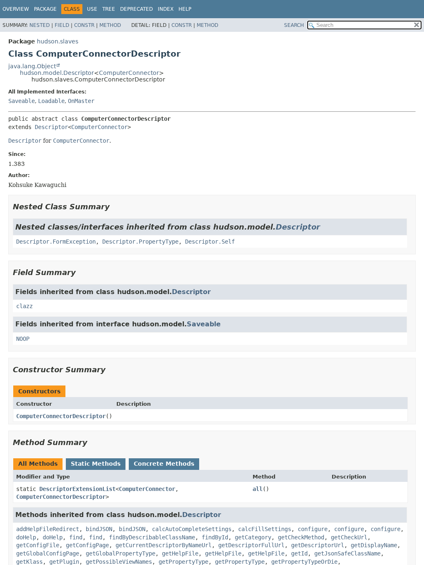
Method (110, 25)
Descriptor (51, 127)
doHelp (26, 537)
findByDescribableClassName (152, 537)
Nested (39, 25)
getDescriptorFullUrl (251, 545)
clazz (24, 306)
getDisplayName (374, 545)
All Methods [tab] (38, 463)
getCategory (253, 537)
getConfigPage (87, 545)
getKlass (29, 561)
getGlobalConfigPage (47, 553)
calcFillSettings (264, 529)
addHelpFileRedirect (47, 529)
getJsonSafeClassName (347, 553)
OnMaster (81, 101)
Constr (84, 25)
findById (215, 537)
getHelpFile (180, 553)
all (258, 489)
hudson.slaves (57, 41)
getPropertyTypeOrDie (304, 561)
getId (299, 553)
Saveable (21, 101)
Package (45, 9)
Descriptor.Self (210, 241)
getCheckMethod (301, 537)
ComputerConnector (129, 72)
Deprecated (136, 9)
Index (165, 9)
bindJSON (99, 529)
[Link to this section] (115, 206)
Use (92, 9)
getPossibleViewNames (119, 561)
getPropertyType (183, 561)
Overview (15, 9)
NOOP (22, 338)
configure (313, 529)
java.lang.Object (32, 66)
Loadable (51, 101)
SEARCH (294, 25)
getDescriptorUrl (317, 545)
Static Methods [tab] (95, 463)
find (75, 537)
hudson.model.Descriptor (57, 72)
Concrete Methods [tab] (164, 463)
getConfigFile (37, 545)
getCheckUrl (349, 537)
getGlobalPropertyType (120, 553)
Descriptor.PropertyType (140, 241)
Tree (108, 9)
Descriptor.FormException (56, 241)
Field (62, 25)
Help (184, 9)
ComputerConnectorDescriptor (61, 416)
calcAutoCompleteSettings (191, 529)
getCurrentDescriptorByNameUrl (164, 545)
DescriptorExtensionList (77, 489)
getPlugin (64, 561)
